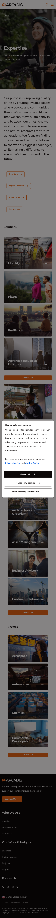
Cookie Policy (32, 463)
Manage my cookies (25, 483)
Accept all (25, 474)
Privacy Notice (12, 463)
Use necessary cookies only (25, 492)
